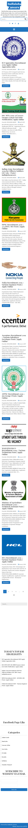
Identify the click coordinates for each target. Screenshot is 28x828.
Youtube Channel (7, 765)
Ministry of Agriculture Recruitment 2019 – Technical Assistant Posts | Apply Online (13, 505)
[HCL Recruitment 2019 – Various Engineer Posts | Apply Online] (14, 545)
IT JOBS (4, 753)
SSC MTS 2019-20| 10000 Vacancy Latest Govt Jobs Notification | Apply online (13, 117)
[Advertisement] (14, 628)
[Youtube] (18, 23)
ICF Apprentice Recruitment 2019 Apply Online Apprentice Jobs (14, 65)
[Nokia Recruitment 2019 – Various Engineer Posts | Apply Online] (14, 267)
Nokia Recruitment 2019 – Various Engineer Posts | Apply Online (13, 284)
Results (4, 757)
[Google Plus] (15, 23)
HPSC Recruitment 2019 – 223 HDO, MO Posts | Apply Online (13, 226)
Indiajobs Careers (14, 5)
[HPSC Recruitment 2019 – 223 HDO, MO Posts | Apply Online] (14, 210)
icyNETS (24, 826)
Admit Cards (5, 737)
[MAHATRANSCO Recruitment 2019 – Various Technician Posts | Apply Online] (14, 435)
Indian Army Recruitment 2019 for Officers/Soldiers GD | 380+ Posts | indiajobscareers (13, 172)
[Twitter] (12, 23)
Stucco (19, 826)
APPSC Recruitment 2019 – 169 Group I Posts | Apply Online (13, 396)
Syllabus (4, 761)
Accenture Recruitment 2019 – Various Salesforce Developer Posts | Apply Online (14, 338)
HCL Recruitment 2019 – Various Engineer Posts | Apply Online (12, 560)
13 (23, 591)
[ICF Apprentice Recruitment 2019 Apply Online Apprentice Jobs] (14, 48)
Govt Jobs (4, 749)
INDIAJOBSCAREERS (11, 69)
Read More (5, 86)
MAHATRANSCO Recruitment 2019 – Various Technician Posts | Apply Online (13, 451)
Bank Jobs (5, 741)
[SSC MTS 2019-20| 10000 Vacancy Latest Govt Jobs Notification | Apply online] (14, 102)
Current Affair (6, 745)
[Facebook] (9, 23)
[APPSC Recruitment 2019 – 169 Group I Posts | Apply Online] (14, 378)
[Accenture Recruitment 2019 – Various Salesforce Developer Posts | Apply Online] (14, 322)
